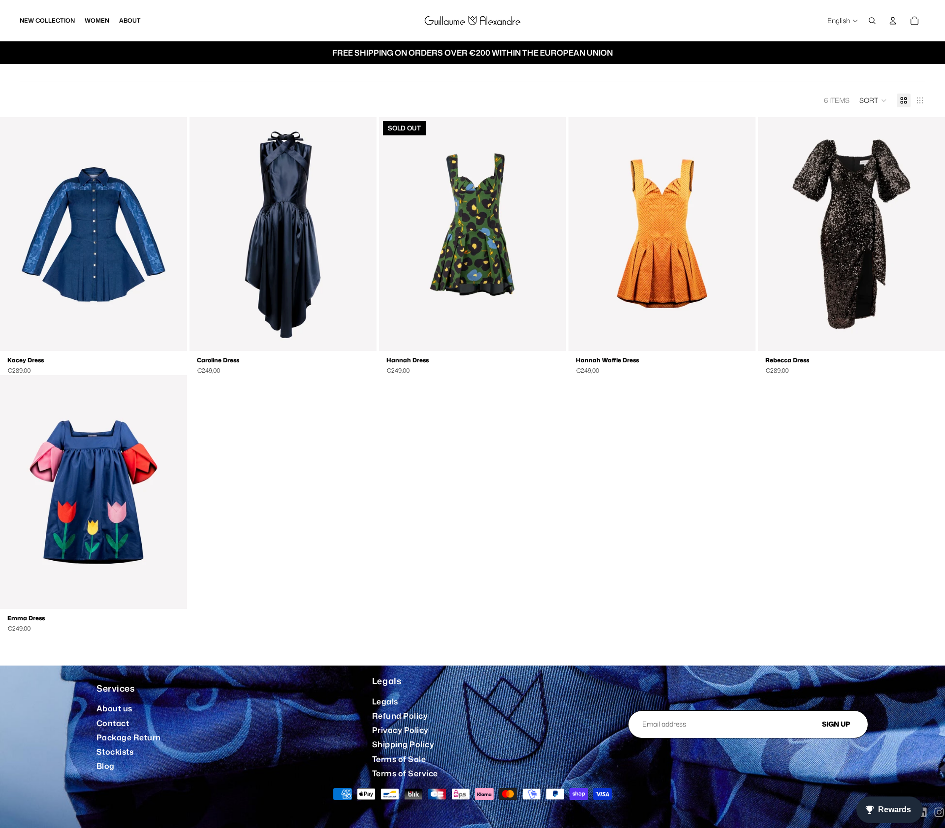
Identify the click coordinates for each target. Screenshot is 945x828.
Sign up (836, 724)
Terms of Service (405, 773)
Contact (112, 723)
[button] (873, 100)
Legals (385, 701)
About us (114, 708)
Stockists (114, 751)
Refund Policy (400, 715)
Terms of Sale (399, 759)
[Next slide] (172, 234)
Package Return (128, 737)
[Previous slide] (15, 234)
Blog (105, 766)
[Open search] (872, 21)
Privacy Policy (400, 730)
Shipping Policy (403, 744)
